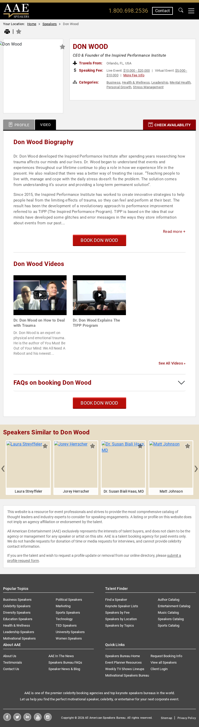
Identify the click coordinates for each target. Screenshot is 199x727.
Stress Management (148, 87)
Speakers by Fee (117, 612)
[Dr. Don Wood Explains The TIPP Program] (99, 294)
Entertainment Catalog (174, 606)
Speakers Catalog (171, 619)
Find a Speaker (116, 600)
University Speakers (70, 632)
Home (31, 24)
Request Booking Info (166, 656)
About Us (9, 656)
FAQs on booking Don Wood (52, 382)
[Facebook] (7, 719)
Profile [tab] (21, 125)
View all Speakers (164, 662)
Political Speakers (69, 600)
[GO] (180, 11)
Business (113, 82)
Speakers (49, 24)
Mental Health (180, 82)
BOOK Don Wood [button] (99, 240)
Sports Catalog (168, 625)
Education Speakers (17, 619)
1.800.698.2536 (128, 11)
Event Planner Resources (123, 662)
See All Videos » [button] (172, 363)
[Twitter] (17, 719)
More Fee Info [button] (133, 75)
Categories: (88, 82)
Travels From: (90, 63)
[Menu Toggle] (191, 11)
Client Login (159, 669)
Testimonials (12, 662)
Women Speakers (69, 638)
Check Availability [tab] (172, 125)
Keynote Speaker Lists (121, 606)
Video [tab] (45, 125)
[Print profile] (7, 32)
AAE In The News (61, 656)
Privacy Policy (186, 718)
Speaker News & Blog (64, 669)
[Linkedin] (27, 719)
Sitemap (166, 718)
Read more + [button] (174, 231)
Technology (64, 619)
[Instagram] (48, 719)
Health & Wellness (136, 82)
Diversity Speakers (17, 612)
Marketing (63, 606)
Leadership (159, 82)
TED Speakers (66, 625)
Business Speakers (17, 600)
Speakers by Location (121, 619)
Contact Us (11, 669)
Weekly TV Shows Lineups (124, 669)
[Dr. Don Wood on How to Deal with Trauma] (40, 294)
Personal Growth (118, 87)
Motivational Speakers (19, 638)
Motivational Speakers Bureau (127, 675)
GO (180, 11)
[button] (3, 467)
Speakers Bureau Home (122, 656)
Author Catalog (168, 600)
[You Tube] (38, 719)
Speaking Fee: (90, 70)
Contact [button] (162, 10)
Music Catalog (168, 612)
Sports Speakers (68, 612)
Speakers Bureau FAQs (65, 662)
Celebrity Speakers (17, 606)
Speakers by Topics (119, 625)
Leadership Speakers (18, 632)
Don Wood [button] (90, 46)
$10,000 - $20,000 (136, 70)
